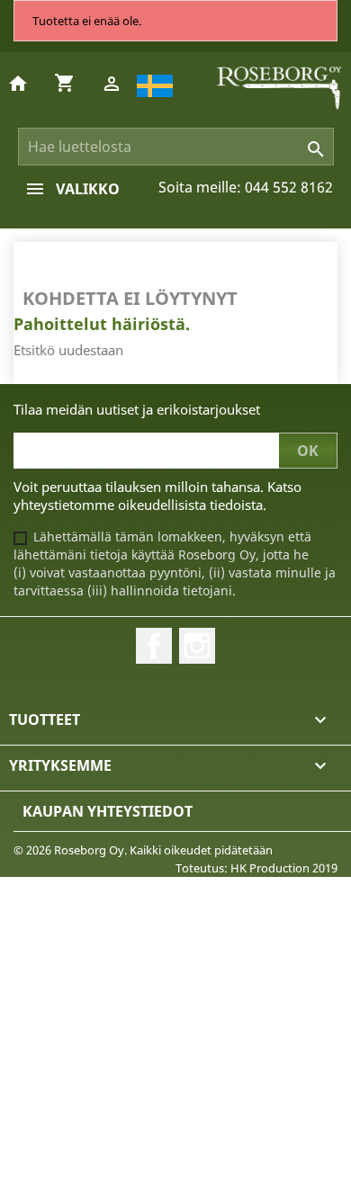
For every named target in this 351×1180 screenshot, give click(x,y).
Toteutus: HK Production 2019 (257, 868)
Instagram (197, 646)
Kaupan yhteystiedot (107, 811)
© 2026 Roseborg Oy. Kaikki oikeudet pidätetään (143, 850)
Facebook (154, 646)
